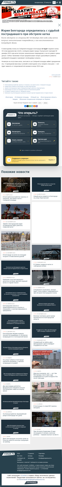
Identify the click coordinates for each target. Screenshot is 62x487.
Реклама (41, 456)
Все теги (19, 456)
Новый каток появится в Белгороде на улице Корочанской (20, 86)
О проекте (31, 453)
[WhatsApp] (30, 106)
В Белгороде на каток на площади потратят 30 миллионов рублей (22, 89)
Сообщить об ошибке (21, 459)
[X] (28, 106)
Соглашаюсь (31, 482)
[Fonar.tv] (8, 2)
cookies (31, 465)
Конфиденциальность (45, 458)
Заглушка (31, 458)
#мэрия (15, 99)
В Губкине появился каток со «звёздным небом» (17, 91)
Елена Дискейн (56, 75)
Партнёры (42, 453)
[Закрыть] (59, 25)
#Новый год (35, 97)
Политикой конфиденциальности (31, 479)
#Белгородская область (49, 97)
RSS (18, 453)
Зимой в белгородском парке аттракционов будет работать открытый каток (25, 88)
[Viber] (37, 106)
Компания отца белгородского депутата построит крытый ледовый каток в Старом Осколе (29, 93)
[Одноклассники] (34, 106)
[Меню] (60, 2)
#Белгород (9, 97)
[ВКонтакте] (25, 106)
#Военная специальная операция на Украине (35, 99)
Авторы (30, 456)
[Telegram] (32, 106)
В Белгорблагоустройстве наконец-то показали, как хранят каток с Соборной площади (28, 85)
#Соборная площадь (22, 97)
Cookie (23, 475)
